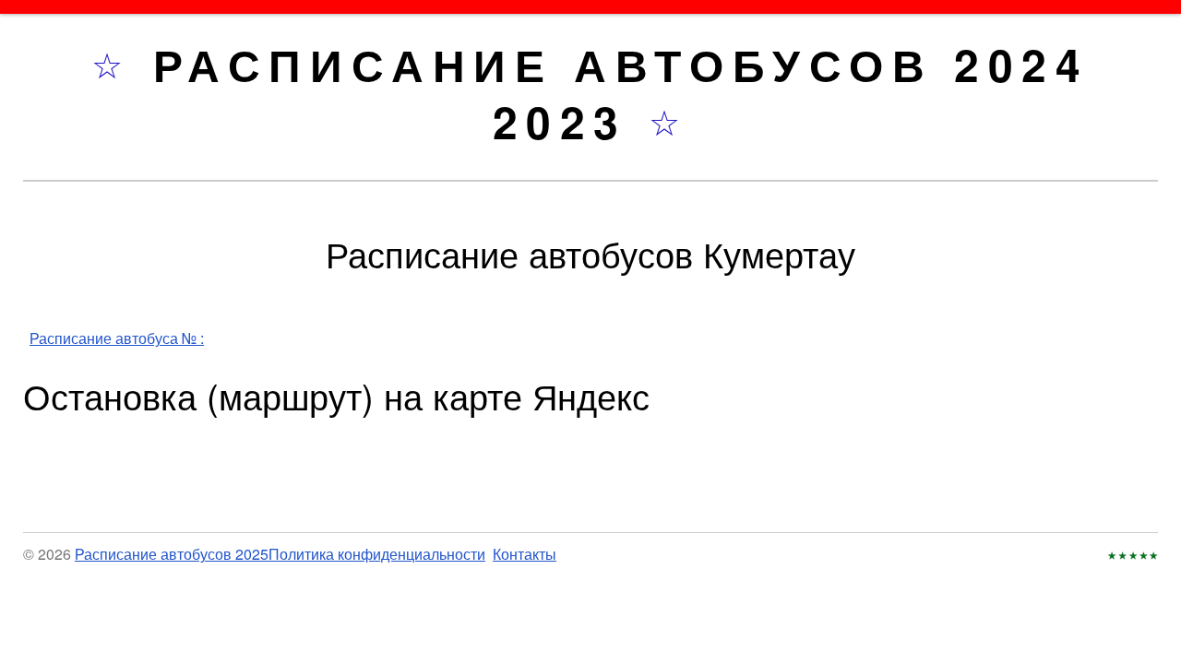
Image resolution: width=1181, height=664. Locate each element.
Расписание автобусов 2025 (171, 553)
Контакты (524, 553)
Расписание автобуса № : (117, 338)
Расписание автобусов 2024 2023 (621, 92)
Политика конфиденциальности (376, 553)
